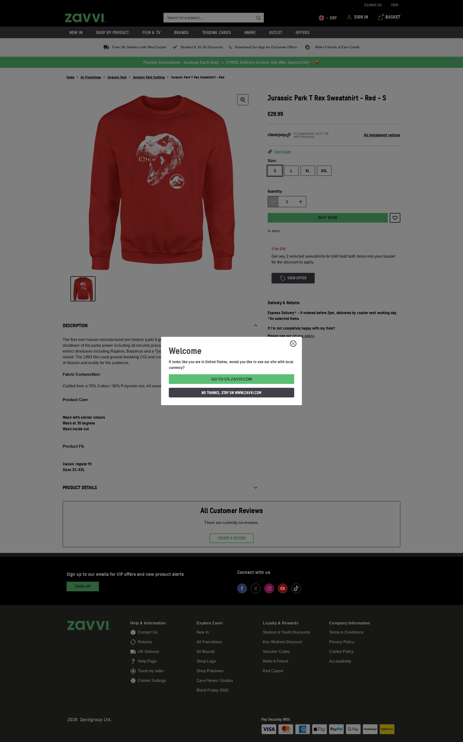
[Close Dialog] (293, 343)
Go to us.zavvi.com (231, 379)
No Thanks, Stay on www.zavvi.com (231, 392)
